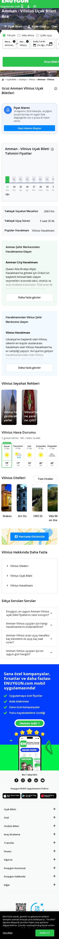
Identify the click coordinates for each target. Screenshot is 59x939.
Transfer (9, 842)
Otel (6, 817)
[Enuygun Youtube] (43, 780)
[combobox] (9, 45)
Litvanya (22, 79)
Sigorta (8, 859)
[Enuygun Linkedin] (36, 780)
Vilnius (32, 79)
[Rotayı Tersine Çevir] (17, 44)
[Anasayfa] (3, 79)
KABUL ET (45, 932)
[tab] (13, 26)
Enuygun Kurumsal (15, 868)
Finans (7, 851)
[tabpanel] (29, 50)
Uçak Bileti (11, 79)
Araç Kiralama (12, 834)
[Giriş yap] (28, 6)
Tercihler (8, 932)
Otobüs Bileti (11, 826)
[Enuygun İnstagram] (23, 780)
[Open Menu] (35, 6)
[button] (7, 179)
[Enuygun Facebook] (16, 780)
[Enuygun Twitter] (29, 780)
